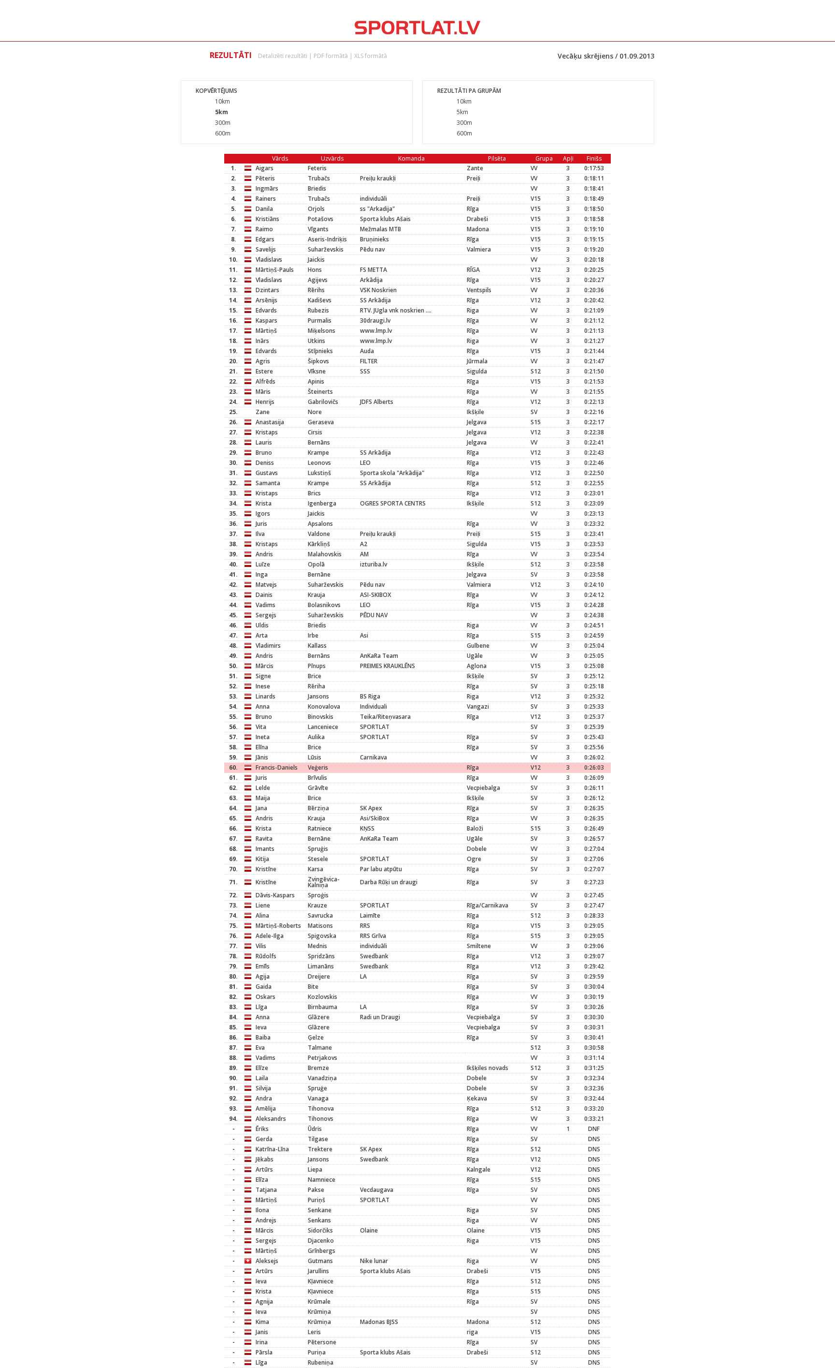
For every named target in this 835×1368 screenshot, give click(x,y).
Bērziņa (318, 808)
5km (221, 112)
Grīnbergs (321, 1251)
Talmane (320, 1047)
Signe (263, 676)
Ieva (261, 1027)
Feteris (317, 168)
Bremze (318, 1068)
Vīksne (317, 371)
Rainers (266, 198)
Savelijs (266, 249)
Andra (264, 1098)
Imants (265, 849)
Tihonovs (320, 1119)
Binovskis (320, 717)
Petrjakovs (322, 1058)
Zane (263, 412)
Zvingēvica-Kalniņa (324, 882)
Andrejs (266, 1220)
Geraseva (321, 422)
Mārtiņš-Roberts (278, 926)
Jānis (262, 757)
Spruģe (317, 1088)
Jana (261, 808)
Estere (264, 371)
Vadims (265, 605)
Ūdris (315, 1129)
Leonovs (319, 463)
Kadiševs (319, 300)
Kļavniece (320, 1281)
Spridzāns (321, 956)
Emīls (263, 966)
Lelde (263, 788)
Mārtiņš (266, 331)
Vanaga (318, 1098)
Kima (262, 1322)
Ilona (262, 1210)
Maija (263, 798)
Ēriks (262, 1129)
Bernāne (319, 574)
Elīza (262, 1179)
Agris (263, 361)
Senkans (319, 1220)
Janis (262, 1332)
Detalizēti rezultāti (282, 56)
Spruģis (318, 849)
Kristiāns (267, 219)
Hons (315, 270)
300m (222, 123)
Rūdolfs (266, 956)
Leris (314, 1332)
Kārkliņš (319, 544)
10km (222, 101)
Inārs (262, 341)
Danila (264, 209)
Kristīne (266, 869)
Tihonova (321, 1108)
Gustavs (267, 473)
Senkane (319, 1210)
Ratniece (319, 828)
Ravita (264, 838)
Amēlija (266, 1108)
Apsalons (320, 524)
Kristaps (267, 432)
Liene (263, 905)
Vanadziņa (322, 1078)
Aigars (265, 168)
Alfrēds (265, 381)
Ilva (260, 534)
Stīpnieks (320, 351)
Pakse (316, 1190)
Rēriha (316, 686)
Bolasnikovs (324, 605)
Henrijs (265, 402)
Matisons (320, 926)
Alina (262, 915)
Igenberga (322, 503)
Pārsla (264, 1352)
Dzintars (267, 290)
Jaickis (316, 259)
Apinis (316, 381)
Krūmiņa (319, 1312)
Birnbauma (322, 1007)
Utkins (316, 341)
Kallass (317, 645)
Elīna (262, 747)
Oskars (265, 997)
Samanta (268, 483)
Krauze (317, 905)
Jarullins (318, 1271)
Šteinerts (320, 391)
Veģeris (318, 767)
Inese (263, 686)
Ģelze (316, 1037)
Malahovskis (325, 554)
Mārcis (265, 666)
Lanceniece (323, 727)
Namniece (321, 1179)
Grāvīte (318, 788)
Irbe (313, 635)
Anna (263, 706)
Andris (264, 554)
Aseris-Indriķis (327, 239)
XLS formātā (370, 56)
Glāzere (319, 1017)
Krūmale (319, 1301)
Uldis (262, 625)
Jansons (318, 696)
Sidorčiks (320, 1230)
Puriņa (317, 1352)
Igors (263, 513)
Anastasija (270, 422)
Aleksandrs (271, 1119)
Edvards (266, 310)
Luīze (263, 564)
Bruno (264, 452)
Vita (261, 727)
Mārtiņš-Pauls (275, 270)
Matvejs (266, 584)
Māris (263, 391)
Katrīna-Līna (272, 1149)
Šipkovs (318, 361)
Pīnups (317, 666)
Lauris (264, 442)
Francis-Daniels (277, 767)
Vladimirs (268, 645)
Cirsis (315, 432)
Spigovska (322, 936)
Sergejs (266, 615)
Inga (262, 574)
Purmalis (319, 320)
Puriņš (316, 1200)
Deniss (265, 463)
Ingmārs (267, 188)
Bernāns (319, 442)
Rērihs (316, 290)
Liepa (315, 1169)
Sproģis (318, 895)
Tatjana (266, 1190)
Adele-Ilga (270, 936)
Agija (263, 976)
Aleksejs (267, 1261)
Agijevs (318, 280)
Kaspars (266, 320)
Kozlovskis (322, 997)
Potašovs (320, 219)
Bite (313, 986)
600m (222, 133)
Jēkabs (265, 1159)
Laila (262, 1078)
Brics (314, 493)
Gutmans (320, 1261)
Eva (260, 1047)
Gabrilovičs (323, 402)
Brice (314, 676)
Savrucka (320, 915)
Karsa (315, 869)
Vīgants (318, 229)
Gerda (264, 1139)
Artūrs (264, 1169)
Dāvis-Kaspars (275, 895)
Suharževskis (326, 249)
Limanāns (321, 966)
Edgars (265, 239)
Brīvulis (317, 777)
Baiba (263, 1037)
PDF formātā (331, 56)
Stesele (318, 859)
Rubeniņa (320, 1362)
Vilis (261, 946)
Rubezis (318, 310)
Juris (261, 524)
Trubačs (319, 178)
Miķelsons (321, 331)
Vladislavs (269, 259)
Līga (261, 1007)
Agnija (264, 1301)
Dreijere (319, 976)
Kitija (262, 859)
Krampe (318, 452)
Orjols (316, 209)
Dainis (264, 595)
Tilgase (318, 1139)
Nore (315, 412)
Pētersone (322, 1342)
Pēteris (265, 178)
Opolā (316, 564)
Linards (265, 696)
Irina (262, 1342)
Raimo (264, 229)
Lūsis (314, 757)
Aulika (316, 737)
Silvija (263, 1088)
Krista (264, 503)
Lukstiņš (319, 473)
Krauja (316, 595)
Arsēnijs (266, 300)
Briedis (317, 188)
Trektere (320, 1149)
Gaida (264, 986)
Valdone (319, 534)
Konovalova (324, 706)
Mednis (317, 946)
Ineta (263, 737)
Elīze (262, 1068)
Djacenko (321, 1240)
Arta (262, 635)
